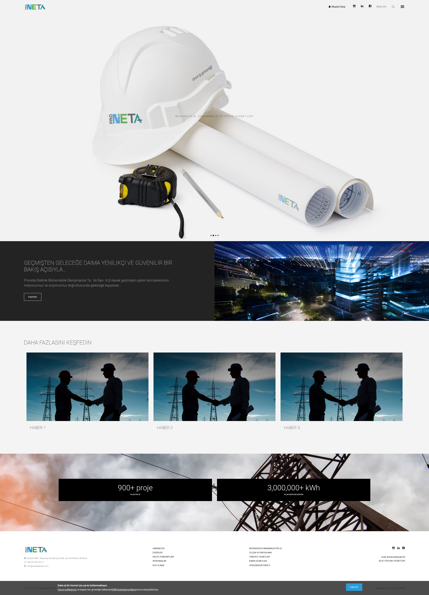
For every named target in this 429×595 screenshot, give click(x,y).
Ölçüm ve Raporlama (260, 552)
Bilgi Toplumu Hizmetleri (392, 561)
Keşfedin (32, 297)
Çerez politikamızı (67, 589)
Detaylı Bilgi (213, 127)
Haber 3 (292, 427)
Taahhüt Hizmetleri (259, 557)
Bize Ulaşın (158, 565)
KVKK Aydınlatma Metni (393, 557)
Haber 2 (165, 427)
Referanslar (159, 561)
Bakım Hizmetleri (258, 561)
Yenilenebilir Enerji (259, 565)
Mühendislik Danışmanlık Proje (265, 548)
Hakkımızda (158, 548)
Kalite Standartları (163, 557)
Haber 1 (38, 427)
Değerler (158, 552)
